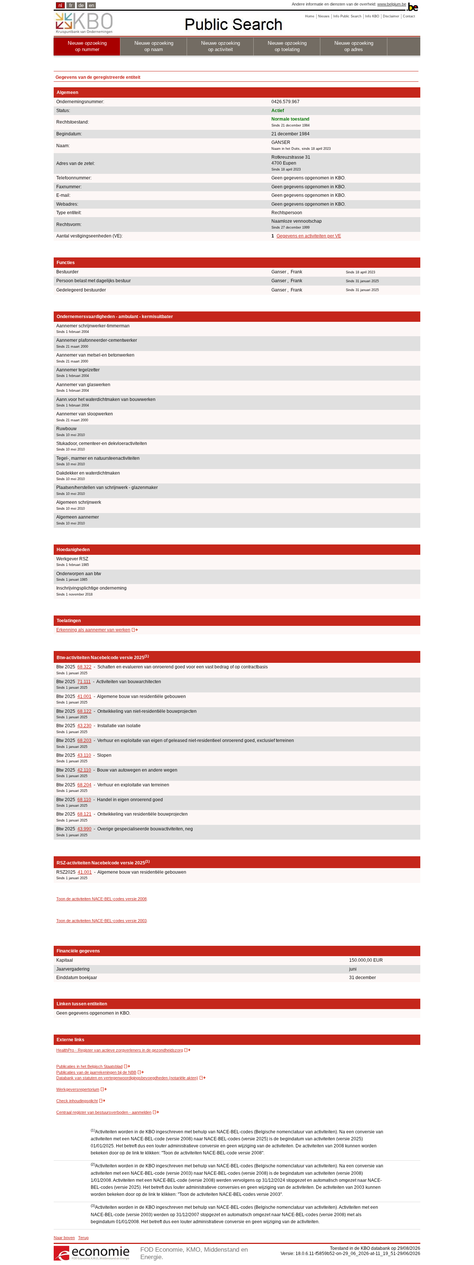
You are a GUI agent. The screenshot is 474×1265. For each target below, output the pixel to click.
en (91, 5)
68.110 (84, 799)
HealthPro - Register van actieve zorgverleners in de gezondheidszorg (119, 1050)
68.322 (84, 666)
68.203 (84, 740)
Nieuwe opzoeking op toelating (287, 46)
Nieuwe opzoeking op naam (153, 46)
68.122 (84, 711)
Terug (83, 1237)
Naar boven (64, 1237)
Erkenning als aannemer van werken (93, 629)
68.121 (84, 814)
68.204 (84, 784)
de (81, 5)
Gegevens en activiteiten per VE (309, 236)
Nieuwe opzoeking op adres (353, 46)
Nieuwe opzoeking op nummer (87, 46)
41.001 (84, 696)
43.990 (84, 828)
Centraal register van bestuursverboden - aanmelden (103, 1112)
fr (70, 5)
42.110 (84, 770)
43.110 (84, 755)
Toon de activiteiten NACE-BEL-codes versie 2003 (101, 920)
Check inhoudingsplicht (77, 1101)
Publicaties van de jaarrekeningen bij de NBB (96, 1072)
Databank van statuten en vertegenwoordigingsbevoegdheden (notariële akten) (127, 1078)
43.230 (84, 725)
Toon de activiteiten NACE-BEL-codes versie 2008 (101, 899)
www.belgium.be (391, 4)
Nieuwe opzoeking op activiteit (220, 46)
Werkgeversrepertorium (77, 1089)
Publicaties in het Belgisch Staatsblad (89, 1066)
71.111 (84, 681)
